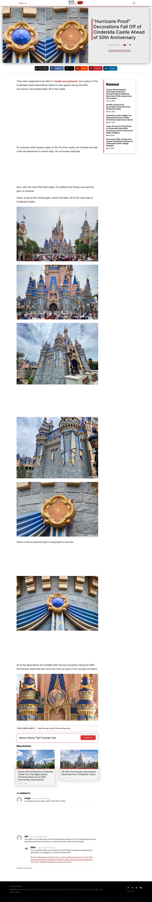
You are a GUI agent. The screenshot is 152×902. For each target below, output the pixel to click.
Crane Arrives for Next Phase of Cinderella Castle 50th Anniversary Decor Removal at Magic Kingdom (119, 129)
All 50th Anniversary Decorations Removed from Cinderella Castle (79, 773)
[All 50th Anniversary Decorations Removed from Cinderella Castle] (79, 760)
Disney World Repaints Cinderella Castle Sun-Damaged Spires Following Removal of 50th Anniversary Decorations (35, 775)
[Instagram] (136, 887)
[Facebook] (128, 887)
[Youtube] (140, 887)
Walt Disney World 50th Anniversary (119, 51)
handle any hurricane (65, 81)
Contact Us (131, 891)
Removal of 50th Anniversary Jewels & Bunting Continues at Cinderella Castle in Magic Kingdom (119, 142)
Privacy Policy (15, 892)
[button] (133, 3)
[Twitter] (132, 887)
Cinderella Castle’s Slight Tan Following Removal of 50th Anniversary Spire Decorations (119, 117)
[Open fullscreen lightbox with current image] (57, 234)
